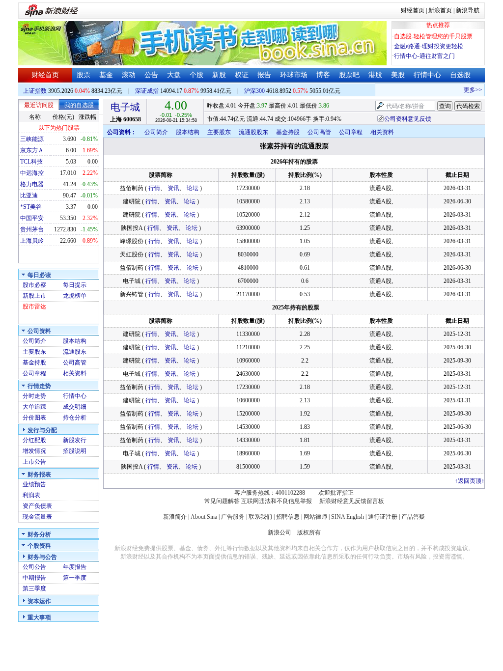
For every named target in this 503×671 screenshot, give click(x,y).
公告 (151, 75)
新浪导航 (467, 10)
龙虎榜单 (74, 295)
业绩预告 (34, 484)
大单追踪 (34, 406)
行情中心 (427, 75)
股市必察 (34, 284)
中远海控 (32, 172)
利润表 (31, 495)
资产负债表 (37, 506)
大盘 (174, 75)
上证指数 (35, 90)
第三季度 (34, 588)
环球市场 (293, 75)
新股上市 (34, 295)
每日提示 (74, 284)
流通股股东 (253, 132)
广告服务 (233, 516)
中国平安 (32, 218)
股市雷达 (34, 306)
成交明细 (74, 406)
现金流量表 (37, 516)
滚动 (129, 75)
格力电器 (32, 184)
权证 (242, 75)
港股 (375, 75)
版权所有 (309, 532)
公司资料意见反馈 (407, 118)
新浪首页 (440, 10)
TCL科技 (31, 161)
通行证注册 (382, 516)
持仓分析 (74, 417)
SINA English (347, 516)
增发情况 (34, 450)
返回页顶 (469, 480)
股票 (83, 75)
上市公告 (34, 461)
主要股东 (34, 351)
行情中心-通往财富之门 (424, 56)
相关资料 (74, 373)
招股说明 (74, 450)
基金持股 (34, 362)
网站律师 (315, 516)
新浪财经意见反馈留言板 (351, 501)
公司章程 (34, 373)
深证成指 (147, 90)
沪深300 (254, 90)
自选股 (460, 75)
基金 (106, 75)
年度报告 (74, 566)
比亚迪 (29, 195)
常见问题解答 (222, 501)
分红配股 (34, 440)
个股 (196, 75)
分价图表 (34, 417)
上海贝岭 (32, 240)
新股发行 (74, 440)
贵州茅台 (32, 229)
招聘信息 (288, 516)
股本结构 (74, 340)
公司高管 (74, 362)
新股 (219, 75)
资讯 (173, 188)
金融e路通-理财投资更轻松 (428, 46)
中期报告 (34, 577)
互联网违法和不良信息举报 (276, 501)
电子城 (125, 107)
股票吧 (349, 75)
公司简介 (34, 340)
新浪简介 (175, 516)
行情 (154, 188)
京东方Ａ (32, 150)
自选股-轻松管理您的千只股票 (433, 36)
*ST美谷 (31, 206)
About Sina (204, 516)
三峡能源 (32, 139)
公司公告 (34, 566)
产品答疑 (413, 516)
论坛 (192, 188)
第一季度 (74, 577)
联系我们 (260, 516)
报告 (264, 75)
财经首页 (412, 10)
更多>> (469, 89)
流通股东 (74, 351)
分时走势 (34, 395)
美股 (398, 75)
